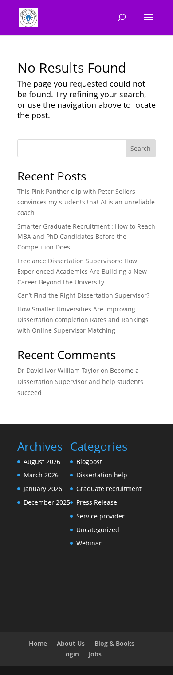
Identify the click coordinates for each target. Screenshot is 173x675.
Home (38, 643)
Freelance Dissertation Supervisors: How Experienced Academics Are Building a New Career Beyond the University (82, 271)
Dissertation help (101, 475)
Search (140, 148)
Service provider (100, 516)
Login (70, 654)
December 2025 (47, 502)
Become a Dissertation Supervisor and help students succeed (80, 381)
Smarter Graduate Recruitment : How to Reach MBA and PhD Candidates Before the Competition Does (86, 237)
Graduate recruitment (109, 488)
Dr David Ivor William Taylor (58, 370)
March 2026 (41, 475)
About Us (71, 643)
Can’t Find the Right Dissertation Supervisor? (83, 295)
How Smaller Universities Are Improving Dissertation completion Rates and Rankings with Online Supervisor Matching (83, 319)
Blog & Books (114, 643)
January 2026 (43, 488)
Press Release (96, 502)
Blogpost (89, 461)
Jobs (95, 654)
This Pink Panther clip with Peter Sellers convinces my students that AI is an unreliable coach (86, 202)
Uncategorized (97, 529)
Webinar (89, 543)
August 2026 (42, 461)
